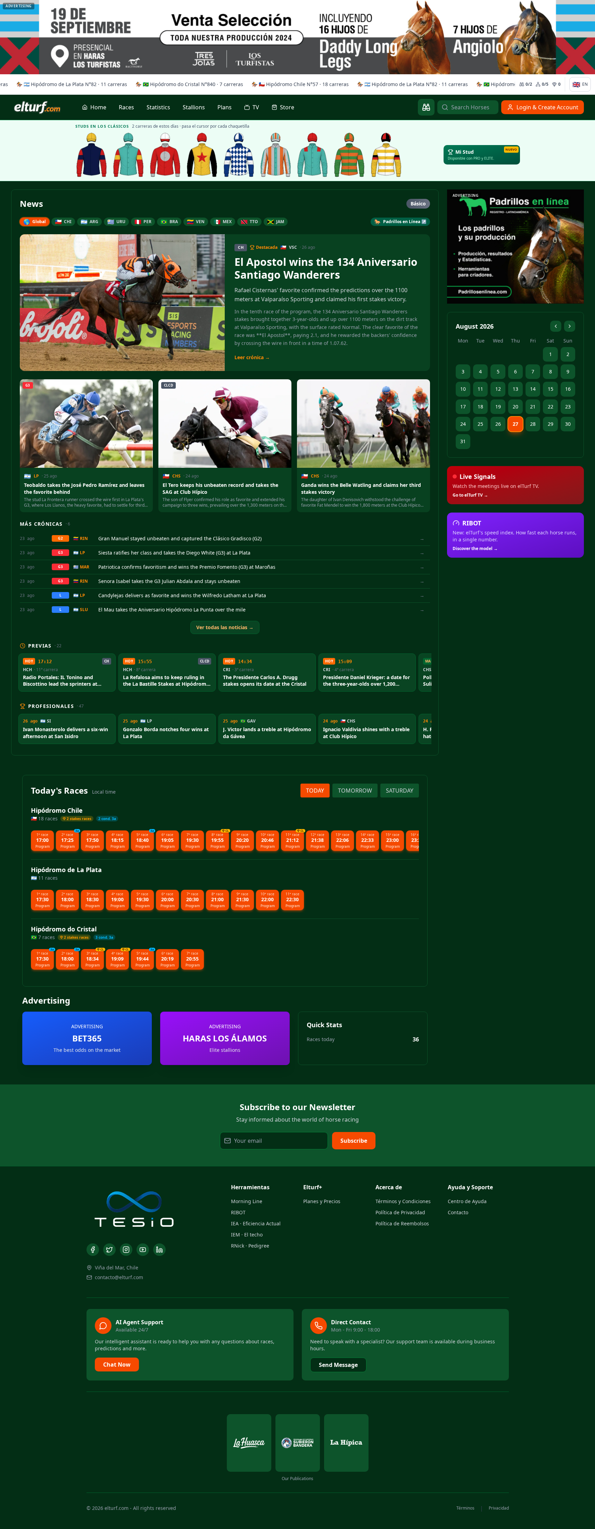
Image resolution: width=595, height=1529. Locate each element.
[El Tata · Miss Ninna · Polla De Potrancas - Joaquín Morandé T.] (239, 155)
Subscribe (353, 1140)
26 (498, 424)
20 (515, 406)
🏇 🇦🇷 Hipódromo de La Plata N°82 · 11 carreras (70, 84)
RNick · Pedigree (250, 1245)
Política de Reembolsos (402, 1223)
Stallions (194, 107)
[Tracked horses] (426, 107)
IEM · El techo (247, 1234)
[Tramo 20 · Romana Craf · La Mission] (128, 155)
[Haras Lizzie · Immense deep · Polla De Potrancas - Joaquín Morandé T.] (386, 155)
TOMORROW (355, 790)
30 (568, 424)
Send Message (338, 1365)
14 (533, 389)
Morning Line (246, 1201)
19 (498, 406)
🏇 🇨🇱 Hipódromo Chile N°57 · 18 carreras (298, 84)
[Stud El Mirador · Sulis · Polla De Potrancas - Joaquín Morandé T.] (349, 155)
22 (550, 406)
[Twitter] (109, 1249)
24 (463, 424)
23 (568, 406)
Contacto (458, 1212)
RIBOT (238, 1212)
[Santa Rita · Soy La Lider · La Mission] (165, 155)
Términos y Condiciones (403, 1201)
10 (463, 389)
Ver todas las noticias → (225, 627)
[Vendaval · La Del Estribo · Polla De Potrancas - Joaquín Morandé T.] (312, 155)
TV (256, 107)
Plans (224, 107)
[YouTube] (143, 1249)
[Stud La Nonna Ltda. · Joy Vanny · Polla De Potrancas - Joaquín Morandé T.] (275, 155)
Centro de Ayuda (467, 1201)
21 (533, 406)
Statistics (158, 107)
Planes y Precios (321, 1201)
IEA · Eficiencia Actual (256, 1223)
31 (463, 441)
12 (498, 389)
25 (480, 424)
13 (515, 389)
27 (515, 424)
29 (550, 424)
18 (480, 406)
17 (463, 406)
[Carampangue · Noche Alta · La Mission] (91, 155)
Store (287, 107)
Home (98, 107)
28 (533, 424)
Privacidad (499, 1508)
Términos (465, 1508)
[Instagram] (126, 1249)
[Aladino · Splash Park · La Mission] (202, 155)
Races (126, 107)
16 (568, 389)
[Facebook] (92, 1249)
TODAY (315, 790)
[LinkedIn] (159, 1249)
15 (550, 389)
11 (480, 389)
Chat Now (117, 1364)
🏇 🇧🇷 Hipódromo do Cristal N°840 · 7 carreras (187, 84)
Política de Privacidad (400, 1212)
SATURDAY (399, 790)
